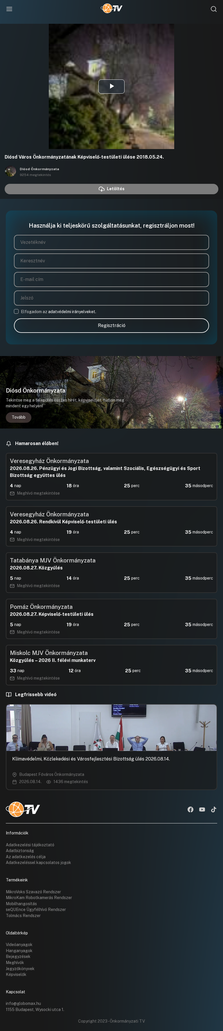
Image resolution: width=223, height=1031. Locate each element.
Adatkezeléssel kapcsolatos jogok (38, 862)
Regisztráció (111, 325)
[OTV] (112, 8)
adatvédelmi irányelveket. (72, 311)
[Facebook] (190, 810)
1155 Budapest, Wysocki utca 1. (35, 1009)
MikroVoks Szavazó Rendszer (33, 892)
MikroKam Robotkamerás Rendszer (39, 897)
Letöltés (116, 188)
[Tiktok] (213, 810)
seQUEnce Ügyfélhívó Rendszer (36, 909)
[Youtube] (202, 810)
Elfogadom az (58, 311)
